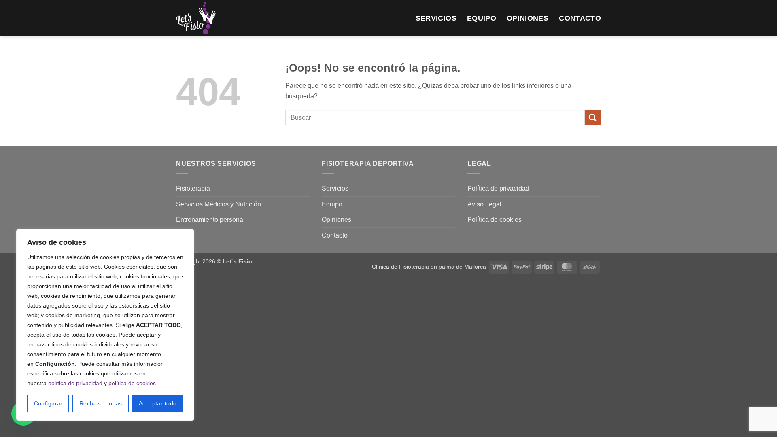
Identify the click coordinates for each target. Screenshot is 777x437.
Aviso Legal (484, 204)
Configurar (48, 403)
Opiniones (527, 18)
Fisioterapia (193, 188)
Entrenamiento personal (210, 219)
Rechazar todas (100, 403)
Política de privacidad (498, 188)
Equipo (481, 18)
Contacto (580, 18)
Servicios (436, 18)
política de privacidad (75, 383)
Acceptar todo (157, 403)
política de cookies (132, 383)
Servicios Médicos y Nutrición (218, 204)
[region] (105, 325)
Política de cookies (494, 219)
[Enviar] (593, 117)
